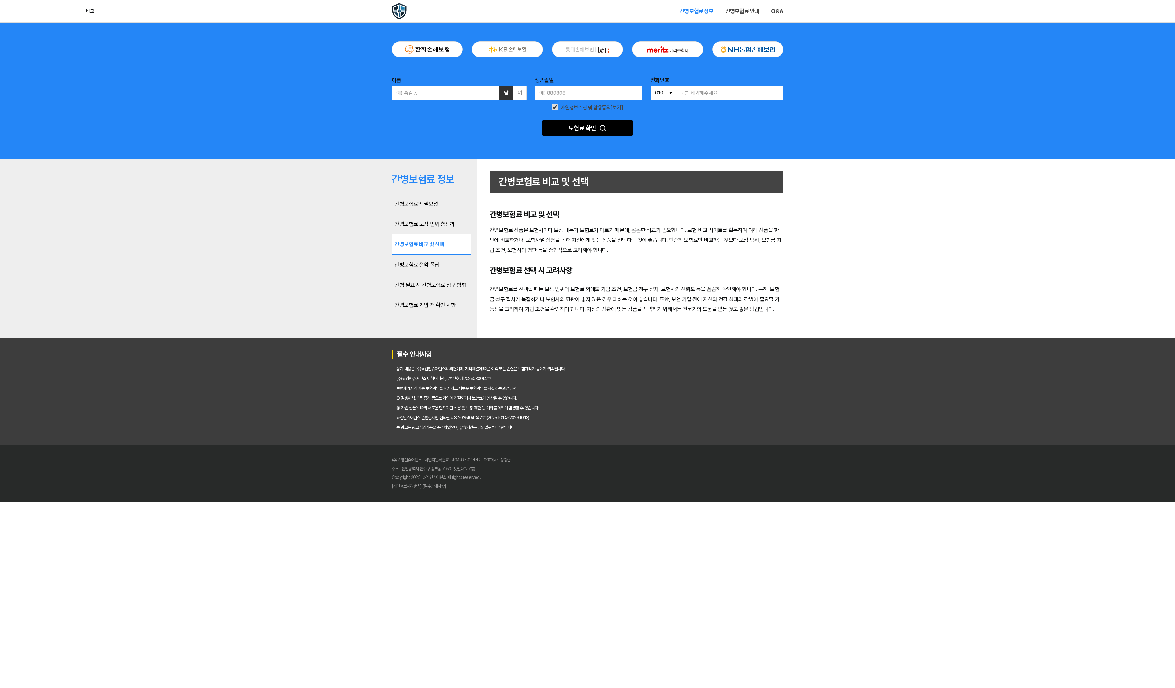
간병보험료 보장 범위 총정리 (424, 224)
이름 (396, 80)
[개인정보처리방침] (407, 486)
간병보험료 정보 (696, 11)
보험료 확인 (582, 128)
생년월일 (544, 80)
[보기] (616, 107)
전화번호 (660, 80)
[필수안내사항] (434, 486)
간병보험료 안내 (742, 11)
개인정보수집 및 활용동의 (586, 107)
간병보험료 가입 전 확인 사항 (425, 305)
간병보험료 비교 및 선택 (419, 244)
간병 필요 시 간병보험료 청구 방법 (430, 285)
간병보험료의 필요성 (416, 204)
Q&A (777, 11)
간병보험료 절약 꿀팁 (417, 264)
